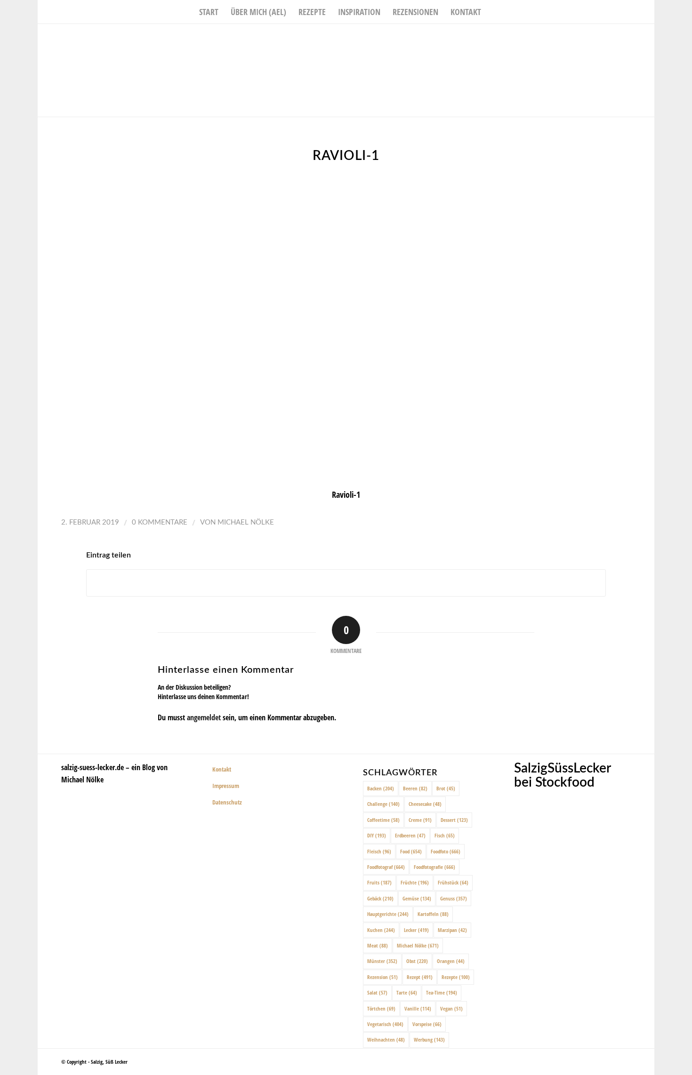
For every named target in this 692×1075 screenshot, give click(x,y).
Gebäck (380, 898)
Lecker (416, 929)
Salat (377, 992)
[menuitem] (209, 12)
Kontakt (221, 769)
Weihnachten (386, 1039)
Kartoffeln (433, 913)
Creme (420, 819)
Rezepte (456, 976)
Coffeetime (383, 819)
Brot (445, 788)
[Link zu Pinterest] (647, 38)
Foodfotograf (386, 866)
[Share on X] (346, 583)
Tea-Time (441, 992)
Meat (377, 945)
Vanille (417, 1008)
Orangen (451, 960)
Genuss (453, 898)
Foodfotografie (434, 866)
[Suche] (493, 12)
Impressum (225, 785)
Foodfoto (445, 851)
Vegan (451, 1008)
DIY (376, 835)
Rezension (382, 976)
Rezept (420, 976)
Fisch (445, 835)
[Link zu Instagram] (633, 38)
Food (411, 851)
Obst (417, 960)
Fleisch (379, 851)
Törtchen (381, 1008)
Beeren (415, 788)
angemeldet (204, 717)
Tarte (406, 992)
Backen (380, 788)
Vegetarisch (385, 1023)
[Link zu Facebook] (619, 38)
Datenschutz (227, 802)
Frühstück (453, 882)
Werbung (429, 1039)
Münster (382, 960)
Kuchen (381, 929)
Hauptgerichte (388, 913)
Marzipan (452, 929)
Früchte (415, 882)
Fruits (379, 882)
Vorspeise (427, 1023)
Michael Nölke (245, 522)
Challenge (383, 803)
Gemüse (416, 898)
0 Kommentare (159, 522)
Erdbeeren (410, 835)
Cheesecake (425, 803)
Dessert (454, 819)
